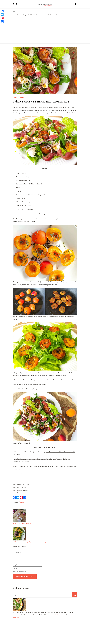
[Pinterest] (2, 18)
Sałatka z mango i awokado (19, 487)
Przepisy (15, 97)
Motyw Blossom (60, 615)
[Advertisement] (45, 29)
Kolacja (21, 502)
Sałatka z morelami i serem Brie (21, 484)
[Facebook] (2, 11)
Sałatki (22, 97)
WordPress (16, 617)
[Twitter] (2, 14)
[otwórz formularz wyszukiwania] (75, 4)
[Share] (2, 21)
